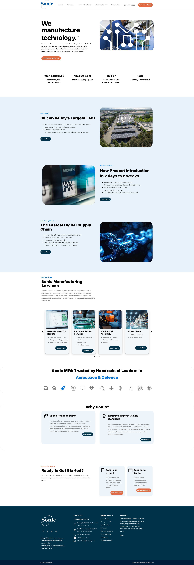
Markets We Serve (85, 5)
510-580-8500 (129, 5)
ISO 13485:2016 (127, 427)
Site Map (59, 540)
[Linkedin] (51, 531)
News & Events (101, 5)
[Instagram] (55, 531)
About (61, 5)
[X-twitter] (47, 531)
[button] (42, 332)
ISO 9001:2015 (113, 427)
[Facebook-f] (43, 531)
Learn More (61, 348)
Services (70, 5)
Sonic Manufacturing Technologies (81, 519)
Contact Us (115, 5)
